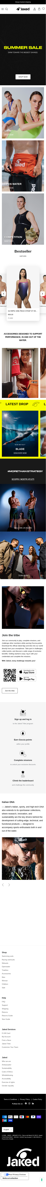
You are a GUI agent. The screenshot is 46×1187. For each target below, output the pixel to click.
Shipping (5, 1009)
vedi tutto (23, 256)
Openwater (6, 967)
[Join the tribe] (19, 675)
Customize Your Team (10, 1047)
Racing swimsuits (8, 960)
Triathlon (5, 970)
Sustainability (7, 1068)
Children (5, 984)
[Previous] (3, 293)
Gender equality (8, 1086)
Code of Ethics (7, 1072)
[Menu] (2, 9)
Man (3, 977)
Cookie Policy (37, 1099)
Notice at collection (10, 1178)
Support (5, 1005)
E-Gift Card (6, 1033)
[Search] (7, 9)
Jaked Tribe (6, 1044)
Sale (3, 988)
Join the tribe (10, 691)
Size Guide (6, 1019)
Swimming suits (7, 956)
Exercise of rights (8, 1082)
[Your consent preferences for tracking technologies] (42, 1179)
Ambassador (6, 1065)
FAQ (3, 1002)
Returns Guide (7, 1016)
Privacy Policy (25, 1099)
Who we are (6, 1061)
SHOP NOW (23, 77)
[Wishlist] (43, 9)
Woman (5, 981)
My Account (6, 1037)
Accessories (6, 974)
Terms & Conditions (10, 1099)
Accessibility (6, 1079)
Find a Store (6, 1040)
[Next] (42, 293)
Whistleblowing (7, 1075)
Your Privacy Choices (17, 1174)
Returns (5, 1012)
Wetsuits (5, 963)
